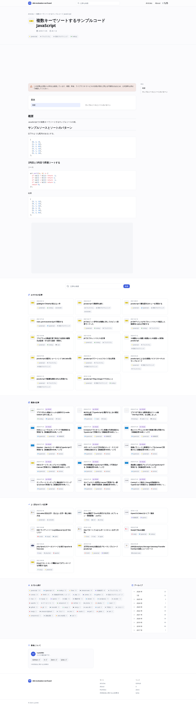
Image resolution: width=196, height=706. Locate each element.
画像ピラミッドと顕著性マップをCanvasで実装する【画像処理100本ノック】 (148, 448)
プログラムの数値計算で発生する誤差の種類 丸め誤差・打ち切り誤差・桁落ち (53, 339)
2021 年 (151, 615)
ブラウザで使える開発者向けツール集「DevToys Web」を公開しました (145, 413)
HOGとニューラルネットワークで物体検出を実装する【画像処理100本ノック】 (53, 431)
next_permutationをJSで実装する (50, 321)
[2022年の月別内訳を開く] (134, 611)
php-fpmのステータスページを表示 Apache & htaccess (54, 547)
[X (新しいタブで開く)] (165, 3)
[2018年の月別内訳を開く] (134, 626)
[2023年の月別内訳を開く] (134, 607)
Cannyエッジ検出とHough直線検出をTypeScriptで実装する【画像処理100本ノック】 (147, 483)
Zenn (53, 660)
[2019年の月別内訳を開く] (134, 622)
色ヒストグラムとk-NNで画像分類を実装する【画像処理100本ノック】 (148, 431)
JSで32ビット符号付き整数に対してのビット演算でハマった (101, 322)
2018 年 (151, 626)
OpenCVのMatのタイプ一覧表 (142, 513)
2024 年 (151, 603)
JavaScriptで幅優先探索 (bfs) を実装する (52, 379)
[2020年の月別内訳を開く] (134, 618)
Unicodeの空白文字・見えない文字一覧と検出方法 (54, 514)
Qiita (63, 660)
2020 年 (151, 619)
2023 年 (151, 607)
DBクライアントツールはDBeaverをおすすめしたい (54, 531)
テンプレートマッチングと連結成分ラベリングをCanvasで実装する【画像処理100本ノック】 (54, 483)
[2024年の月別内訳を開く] (134, 603)
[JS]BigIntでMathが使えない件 (48, 303)
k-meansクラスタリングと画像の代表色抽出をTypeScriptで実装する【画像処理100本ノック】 (101, 431)
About (157, 3)
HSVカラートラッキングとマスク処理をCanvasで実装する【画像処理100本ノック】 (53, 466)
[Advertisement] (98, 61)
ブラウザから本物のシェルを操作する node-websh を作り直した (53, 413)
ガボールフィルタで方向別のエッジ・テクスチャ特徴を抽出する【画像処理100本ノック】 (101, 448)
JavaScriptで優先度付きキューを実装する (146, 303)
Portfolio (103, 690)
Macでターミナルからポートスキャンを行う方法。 (101, 531)
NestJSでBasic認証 (138, 530)
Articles (149, 3)
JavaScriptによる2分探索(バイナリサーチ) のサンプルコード (148, 359)
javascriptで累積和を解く (94, 303)
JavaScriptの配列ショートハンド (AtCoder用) (54, 358)
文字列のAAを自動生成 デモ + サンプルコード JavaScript (101, 547)
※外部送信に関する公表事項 (39, 664)
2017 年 (151, 630)
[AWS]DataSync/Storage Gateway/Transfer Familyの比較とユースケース (148, 547)
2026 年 (151, 592)
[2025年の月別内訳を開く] (134, 599)
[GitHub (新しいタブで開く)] (167, 3)
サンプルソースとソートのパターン (98, 105)
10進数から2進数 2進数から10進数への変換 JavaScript (147, 339)
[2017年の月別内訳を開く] (134, 630)
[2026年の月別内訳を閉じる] (134, 591)
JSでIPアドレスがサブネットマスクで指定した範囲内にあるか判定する (148, 322)
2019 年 (151, 622)
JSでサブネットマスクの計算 (94, 338)
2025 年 (151, 599)
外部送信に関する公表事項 (109, 693)
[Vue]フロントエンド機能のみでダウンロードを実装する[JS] (54, 564)
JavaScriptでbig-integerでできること (98, 379)
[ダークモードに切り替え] (163, 3)
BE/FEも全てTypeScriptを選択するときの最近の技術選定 (101, 413)
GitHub (35, 660)
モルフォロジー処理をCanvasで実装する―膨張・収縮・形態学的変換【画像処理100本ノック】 (101, 483)
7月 (151, 595)
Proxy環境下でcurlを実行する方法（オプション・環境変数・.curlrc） (101, 514)
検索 (126, 286)
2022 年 (151, 611)
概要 (34, 105)
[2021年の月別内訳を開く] (134, 614)
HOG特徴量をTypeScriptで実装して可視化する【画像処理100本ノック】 (101, 466)
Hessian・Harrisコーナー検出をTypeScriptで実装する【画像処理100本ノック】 (54, 448)
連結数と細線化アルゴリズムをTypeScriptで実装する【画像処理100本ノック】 (147, 466)
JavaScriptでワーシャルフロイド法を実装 (99, 358)
